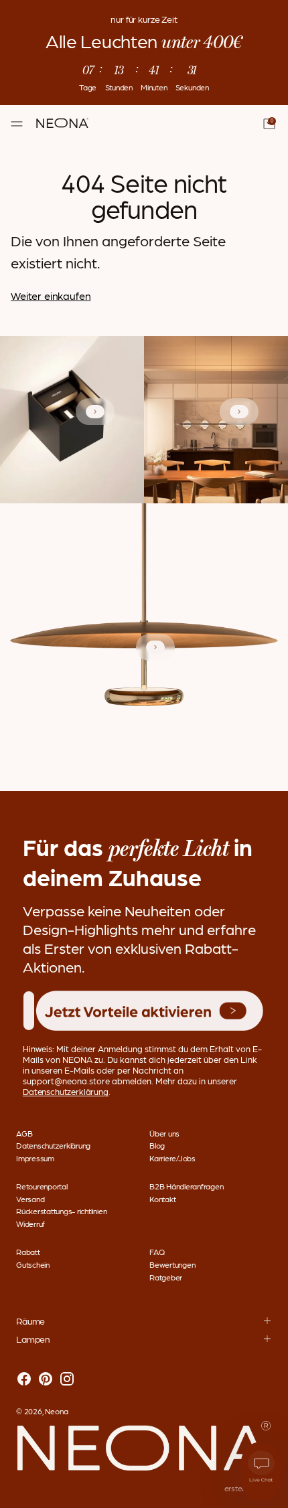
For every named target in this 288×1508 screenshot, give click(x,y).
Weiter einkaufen (50, 295)
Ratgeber (165, 1277)
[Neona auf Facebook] (24, 1379)
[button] (149, 1011)
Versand (30, 1198)
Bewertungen (172, 1264)
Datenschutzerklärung (53, 1145)
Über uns (164, 1133)
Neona (56, 1411)
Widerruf (30, 1223)
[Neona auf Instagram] (67, 1379)
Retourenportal (42, 1186)
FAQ (156, 1251)
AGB (24, 1133)
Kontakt (162, 1198)
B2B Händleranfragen (186, 1186)
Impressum (35, 1158)
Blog (157, 1145)
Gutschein (33, 1264)
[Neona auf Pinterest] (46, 1379)
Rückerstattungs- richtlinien (61, 1210)
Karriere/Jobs (172, 1158)
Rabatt (28, 1251)
